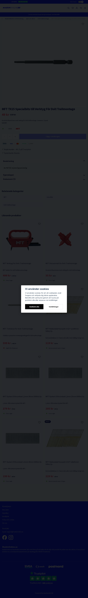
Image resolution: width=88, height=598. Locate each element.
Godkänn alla (34, 307)
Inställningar (54, 307)
